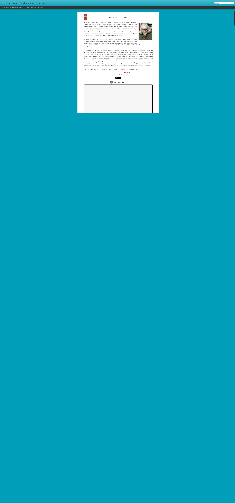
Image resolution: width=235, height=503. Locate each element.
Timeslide (40, 7)
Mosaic (21, 7)
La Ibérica (127, 72)
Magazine (15, 7)
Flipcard (8, 7)
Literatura (129, 75)
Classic (3, 7)
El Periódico (122, 75)
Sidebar (27, 7)
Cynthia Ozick (115, 75)
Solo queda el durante (118, 17)
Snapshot (33, 7)
